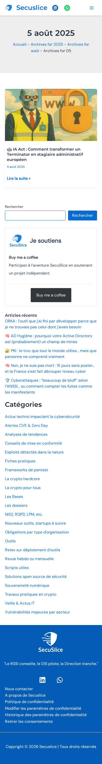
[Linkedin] (42, 680)
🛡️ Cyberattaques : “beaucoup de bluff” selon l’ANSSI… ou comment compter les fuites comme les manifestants (48, 386)
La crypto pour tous (23, 487)
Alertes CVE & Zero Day (26, 425)
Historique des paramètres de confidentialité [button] (46, 714)
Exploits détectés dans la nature (34, 452)
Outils (10, 541)
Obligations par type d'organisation (37, 532)
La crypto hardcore (22, 478)
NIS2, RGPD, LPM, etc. (24, 514)
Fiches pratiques (20, 461)
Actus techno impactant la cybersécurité (42, 416)
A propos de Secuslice (25, 695)
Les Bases (14, 496)
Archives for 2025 (47, 44)
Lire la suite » (18, 179)
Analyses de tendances (26, 434)
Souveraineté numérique (27, 585)
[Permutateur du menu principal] (91, 7)
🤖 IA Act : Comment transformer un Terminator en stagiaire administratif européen (45, 154)
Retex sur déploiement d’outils (32, 549)
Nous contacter (19, 688)
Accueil (19, 44)
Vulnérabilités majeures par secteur (37, 612)
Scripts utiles (17, 567)
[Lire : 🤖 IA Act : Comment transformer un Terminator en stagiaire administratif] (51, 112)
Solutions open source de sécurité (36, 576)
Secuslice (31, 8)
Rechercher (14, 206)
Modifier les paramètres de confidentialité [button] (43, 708)
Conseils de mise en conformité (33, 443)
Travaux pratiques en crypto (30, 594)
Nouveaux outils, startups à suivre (35, 523)
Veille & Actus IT (20, 603)
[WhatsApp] (59, 680)
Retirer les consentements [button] (29, 721)
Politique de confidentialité (29, 701)
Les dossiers (16, 505)
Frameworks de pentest (26, 469)
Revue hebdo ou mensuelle (29, 558)
